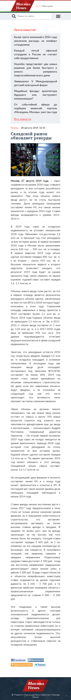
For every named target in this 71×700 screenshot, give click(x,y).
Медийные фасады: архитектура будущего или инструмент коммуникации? (35, 95)
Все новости (22, 119)
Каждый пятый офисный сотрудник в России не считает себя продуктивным (35, 54)
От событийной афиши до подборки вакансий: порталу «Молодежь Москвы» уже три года (35, 108)
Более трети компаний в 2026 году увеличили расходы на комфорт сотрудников (35, 41)
